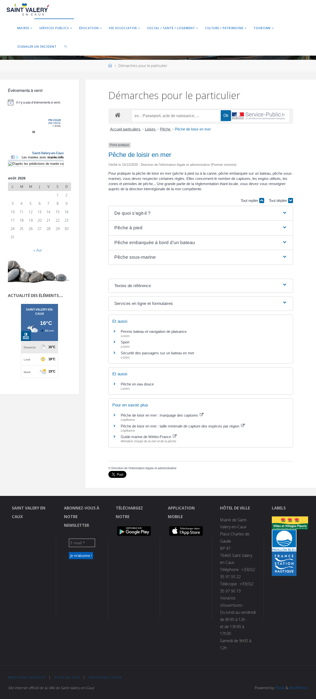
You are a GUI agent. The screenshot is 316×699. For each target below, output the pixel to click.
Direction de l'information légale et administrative (144, 468)
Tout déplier (278, 200)
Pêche (165, 129)
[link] (66, 46)
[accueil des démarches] (117, 114)
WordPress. (298, 687)
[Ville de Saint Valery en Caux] (28, 9)
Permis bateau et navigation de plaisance (154, 331)
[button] (201, 213)
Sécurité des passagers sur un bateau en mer (157, 353)
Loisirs (151, 129)
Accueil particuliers (125, 129)
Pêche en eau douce (137, 384)
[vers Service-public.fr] (258, 116)
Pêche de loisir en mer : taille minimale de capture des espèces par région (180, 426)
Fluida (279, 687)
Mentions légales (27, 677)
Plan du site (67, 677)
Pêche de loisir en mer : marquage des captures (160, 415)
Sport (125, 342)
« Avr (37, 250)
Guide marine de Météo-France (146, 437)
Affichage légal (105, 677)
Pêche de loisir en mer (193, 129)
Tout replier (250, 200)
